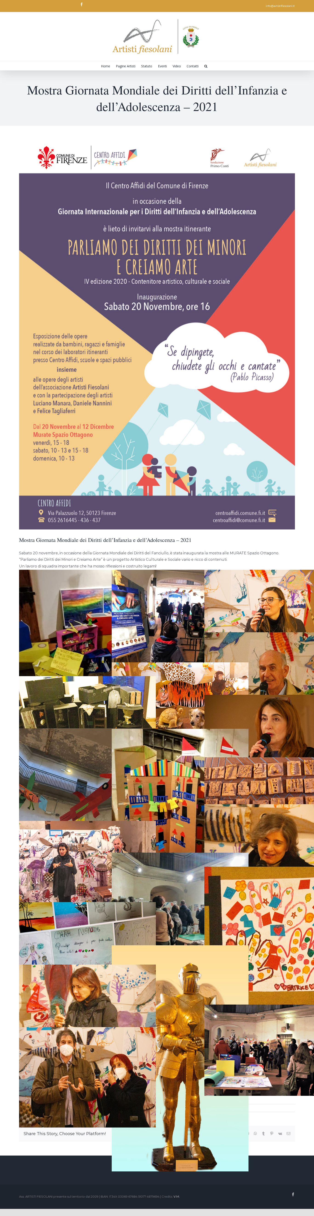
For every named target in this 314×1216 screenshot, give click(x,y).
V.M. (177, 1196)
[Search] (205, 65)
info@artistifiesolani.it (280, 6)
